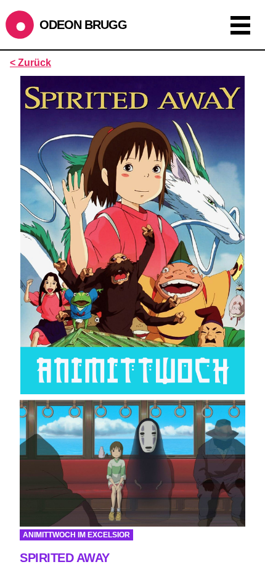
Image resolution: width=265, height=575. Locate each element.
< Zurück (30, 62)
